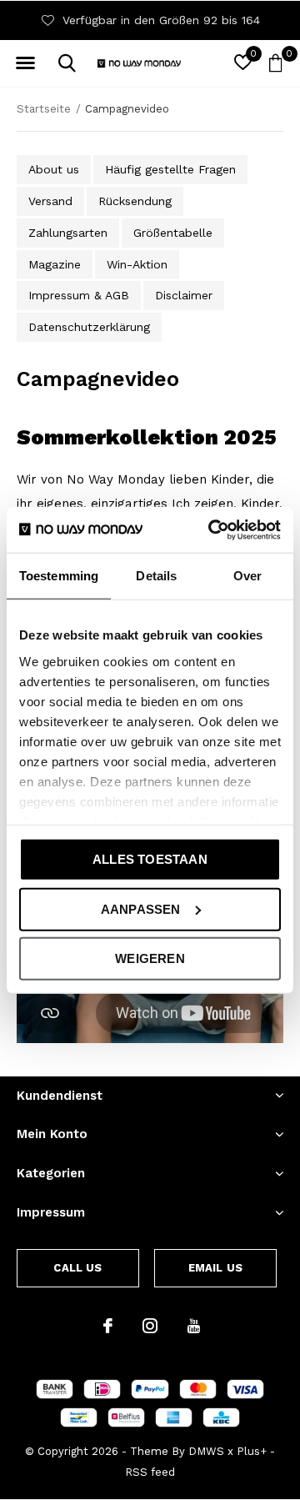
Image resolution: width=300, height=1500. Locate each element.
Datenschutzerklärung (89, 327)
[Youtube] (194, 1325)
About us (53, 169)
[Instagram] (150, 1325)
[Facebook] (107, 1325)
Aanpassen (141, 908)
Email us (215, 1268)
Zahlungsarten (68, 232)
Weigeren (150, 958)
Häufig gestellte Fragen (170, 169)
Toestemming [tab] (58, 576)
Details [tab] (156, 576)
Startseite (44, 109)
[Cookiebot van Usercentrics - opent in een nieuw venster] (211, 529)
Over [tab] (247, 576)
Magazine (54, 264)
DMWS (206, 1451)
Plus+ (252, 1451)
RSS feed (150, 1472)
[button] (25, 63)
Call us (77, 1268)
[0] (275, 62)
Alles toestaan (150, 859)
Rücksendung (135, 201)
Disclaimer (183, 295)
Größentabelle (172, 232)
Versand (50, 201)
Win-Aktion (137, 264)
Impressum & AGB (78, 295)
